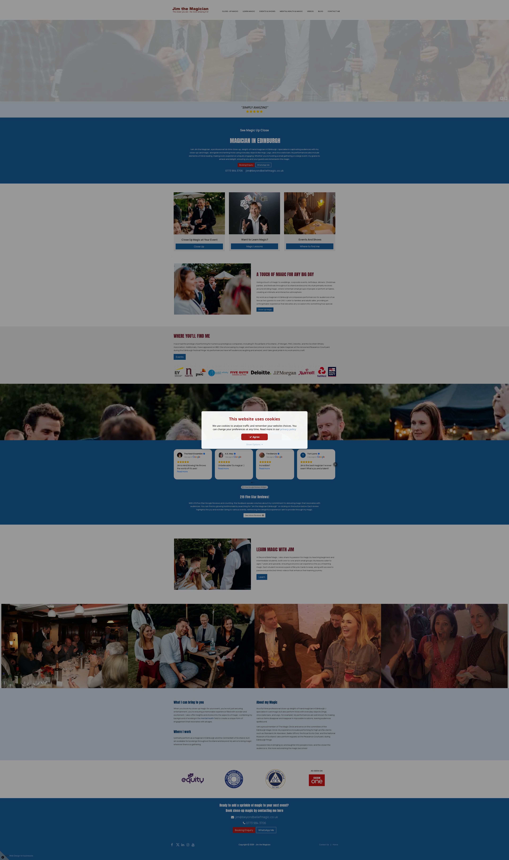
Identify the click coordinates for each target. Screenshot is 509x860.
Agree (256, 436)
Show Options (254, 444)
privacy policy (288, 429)
